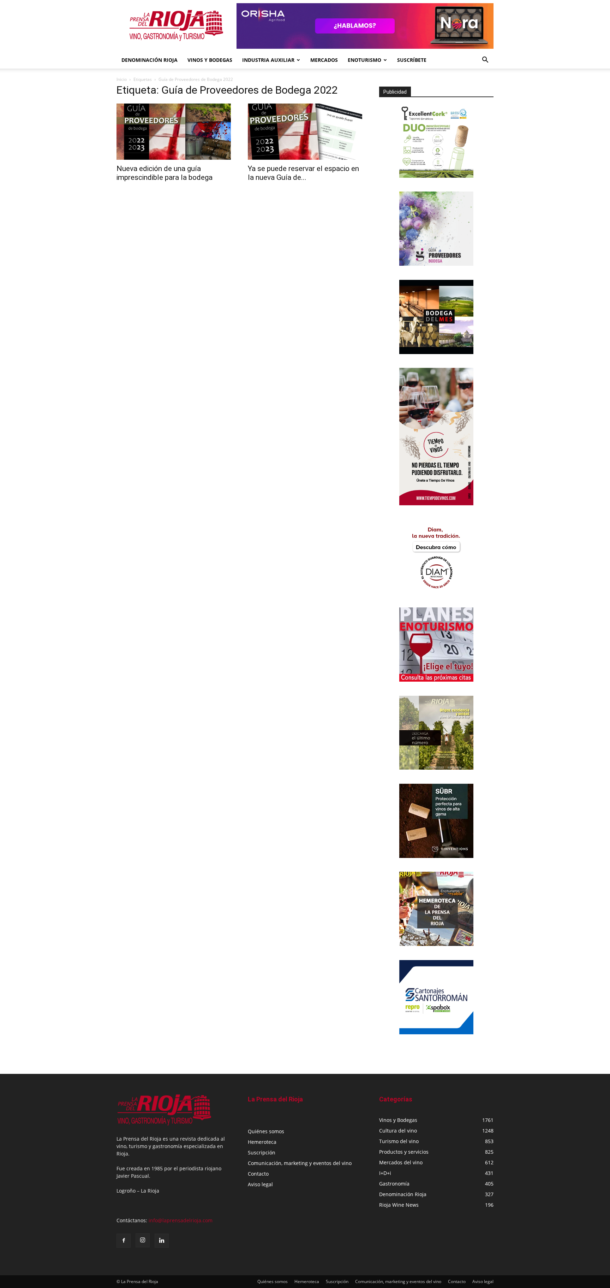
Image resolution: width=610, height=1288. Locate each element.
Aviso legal (260, 1184)
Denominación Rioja (149, 60)
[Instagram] (143, 1240)
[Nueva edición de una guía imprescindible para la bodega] (173, 132)
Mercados (324, 60)
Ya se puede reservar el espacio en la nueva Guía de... (303, 173)
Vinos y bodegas (209, 60)
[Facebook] (123, 1241)
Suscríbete (411, 60)
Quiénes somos (266, 1131)
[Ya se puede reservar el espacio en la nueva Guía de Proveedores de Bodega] (305, 132)
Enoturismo (364, 60)
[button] (485, 60)
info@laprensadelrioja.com (181, 1220)
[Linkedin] (162, 1241)
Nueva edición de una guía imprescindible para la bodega (164, 173)
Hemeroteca (262, 1142)
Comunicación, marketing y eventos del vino (300, 1163)
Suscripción (261, 1152)
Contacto (258, 1173)
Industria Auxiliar (268, 60)
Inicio (121, 79)
